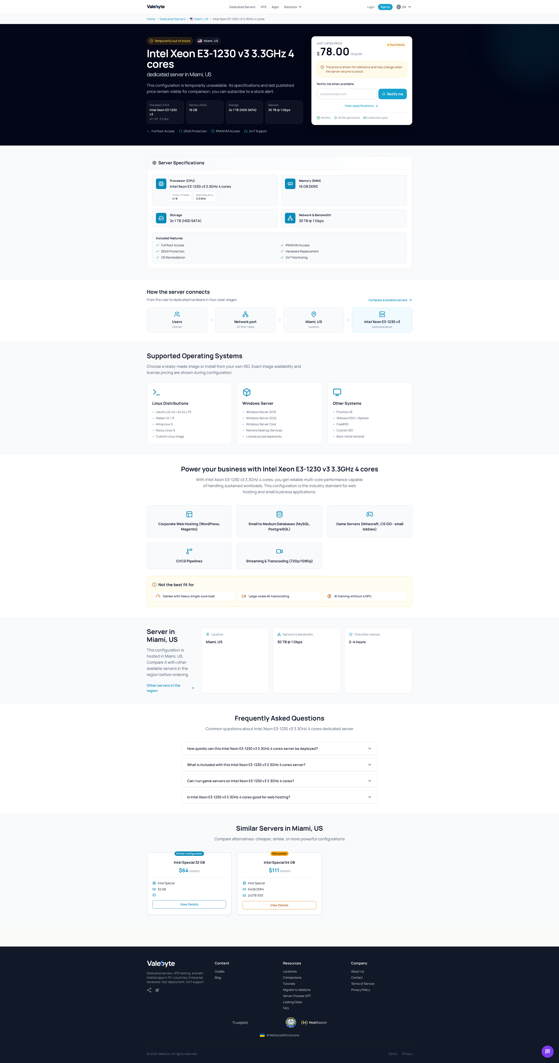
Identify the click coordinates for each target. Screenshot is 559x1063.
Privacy (407, 1054)
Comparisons (292, 977)
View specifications (359, 106)
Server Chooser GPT (297, 996)
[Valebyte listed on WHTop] (291, 1022)
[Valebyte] (161, 964)
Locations (290, 971)
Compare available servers (388, 300)
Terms (392, 1054)
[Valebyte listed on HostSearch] (313, 1023)
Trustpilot (240, 1022)
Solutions (293, 7)
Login (370, 7)
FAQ (286, 1008)
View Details (189, 904)
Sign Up (385, 7)
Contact (357, 977)
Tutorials (289, 983)
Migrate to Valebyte (297, 990)
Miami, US (201, 19)
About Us (357, 971)
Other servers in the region (163, 688)
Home (151, 19)
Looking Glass (292, 1002)
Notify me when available (335, 84)
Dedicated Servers (242, 7)
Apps (275, 7)
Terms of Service (362, 983)
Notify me (395, 94)
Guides (219, 971)
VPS (263, 7)
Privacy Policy (360, 990)
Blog (218, 977)
